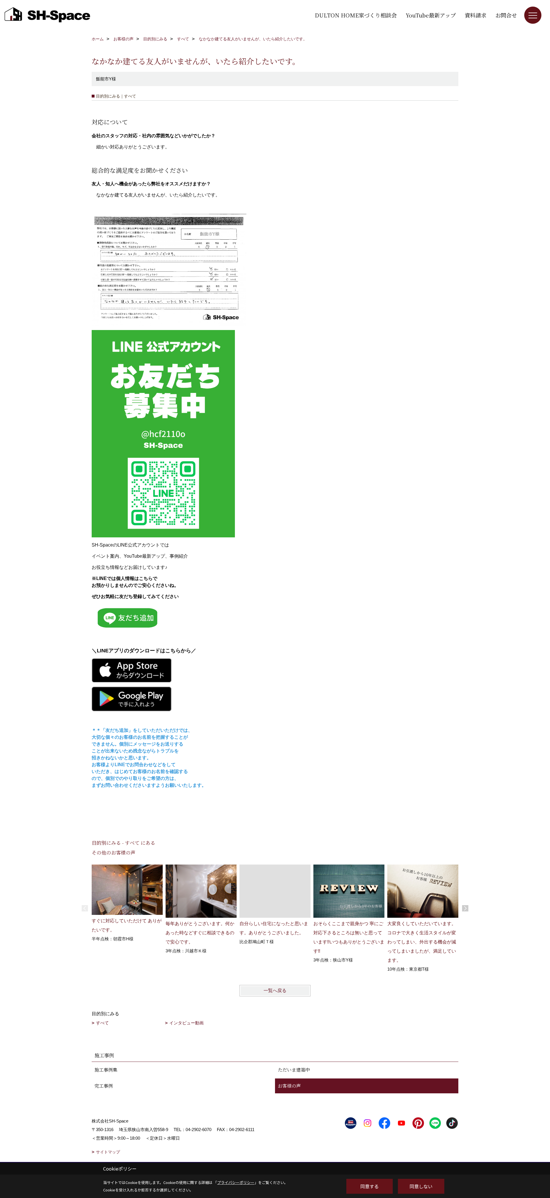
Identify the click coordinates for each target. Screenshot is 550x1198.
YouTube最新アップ (431, 15)
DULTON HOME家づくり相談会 (356, 15)
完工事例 (104, 1085)
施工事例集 (106, 1069)
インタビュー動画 (186, 1022)
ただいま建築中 (294, 1069)
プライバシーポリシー (235, 1182)
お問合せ (506, 15)
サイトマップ (108, 1152)
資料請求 (475, 15)
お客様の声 (289, 1085)
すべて (102, 1022)
